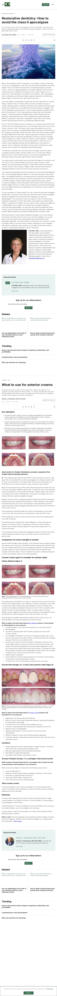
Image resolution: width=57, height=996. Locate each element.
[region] (28, 991)
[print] (54, 40)
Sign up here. (18, 821)
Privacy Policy (49, 988)
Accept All (28, 993)
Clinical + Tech (6, 380)
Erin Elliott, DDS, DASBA (9, 34)
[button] (3, 5)
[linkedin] (26, 40)
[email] (34, 40)
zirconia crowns (34, 712)
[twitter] (28, 40)
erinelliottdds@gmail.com (36, 258)
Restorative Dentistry (8, 13)
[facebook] (23, 40)
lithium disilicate (32, 623)
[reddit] (31, 40)
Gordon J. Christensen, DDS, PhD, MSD (14, 398)
